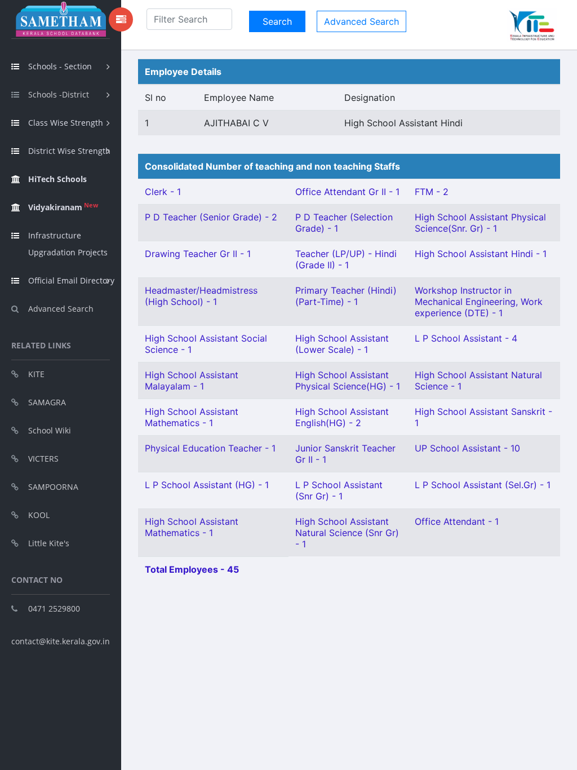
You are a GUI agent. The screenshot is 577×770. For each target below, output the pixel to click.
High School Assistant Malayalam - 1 (191, 380)
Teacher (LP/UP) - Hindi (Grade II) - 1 (346, 259)
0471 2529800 (54, 608)
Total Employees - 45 (192, 569)
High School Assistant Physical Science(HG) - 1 (347, 380)
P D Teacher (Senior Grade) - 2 (211, 217)
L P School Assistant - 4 (466, 338)
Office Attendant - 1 (457, 521)
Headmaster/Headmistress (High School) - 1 (201, 296)
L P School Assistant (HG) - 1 (207, 484)
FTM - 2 (432, 191)
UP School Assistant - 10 (467, 448)
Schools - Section (60, 66)
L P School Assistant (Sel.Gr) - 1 (483, 484)
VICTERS (43, 458)
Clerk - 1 (163, 191)
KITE (36, 374)
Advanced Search (61, 308)
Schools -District (58, 94)
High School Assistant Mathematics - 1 (191, 417)
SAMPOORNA (53, 486)
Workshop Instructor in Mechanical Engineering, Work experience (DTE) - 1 (479, 301)
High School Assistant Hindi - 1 (481, 253)
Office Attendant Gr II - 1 (347, 191)
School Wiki (49, 430)
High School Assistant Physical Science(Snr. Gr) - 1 (480, 222)
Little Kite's (48, 543)
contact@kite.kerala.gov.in (60, 641)
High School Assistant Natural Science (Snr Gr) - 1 (347, 533)
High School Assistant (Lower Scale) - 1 (342, 344)
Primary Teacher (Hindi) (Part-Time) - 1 (346, 296)
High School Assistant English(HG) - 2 (342, 417)
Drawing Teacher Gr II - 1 (198, 253)
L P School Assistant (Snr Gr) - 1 (339, 490)
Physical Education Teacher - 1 (210, 448)
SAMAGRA (47, 402)
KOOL (39, 515)
